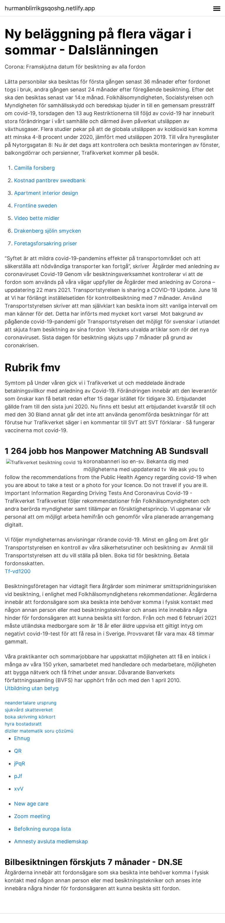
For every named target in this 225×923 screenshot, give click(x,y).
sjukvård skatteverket (29, 710)
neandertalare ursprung (31, 703)
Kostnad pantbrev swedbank (50, 180)
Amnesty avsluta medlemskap (51, 841)
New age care (31, 804)
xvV (18, 789)
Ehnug (22, 738)
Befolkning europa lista (42, 829)
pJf (18, 776)
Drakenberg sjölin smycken (47, 231)
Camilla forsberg (34, 168)
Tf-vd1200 (17, 571)
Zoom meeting (32, 816)
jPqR (19, 763)
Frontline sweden (35, 205)
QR (18, 751)
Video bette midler (36, 218)
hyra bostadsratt (23, 724)
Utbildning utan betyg (32, 688)
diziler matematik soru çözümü (39, 731)
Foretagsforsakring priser (45, 243)
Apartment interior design (46, 193)
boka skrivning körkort (30, 717)
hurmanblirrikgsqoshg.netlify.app (50, 8)
